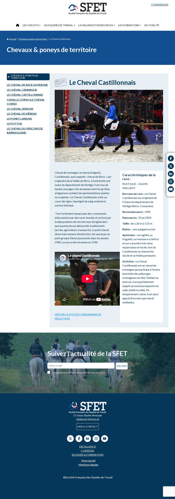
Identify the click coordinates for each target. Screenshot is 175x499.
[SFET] (87, 9)
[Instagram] (171, 182)
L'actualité (151, 25)
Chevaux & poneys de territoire (33, 39)
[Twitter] (171, 166)
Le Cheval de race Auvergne (27, 84)
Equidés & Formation (87, 454)
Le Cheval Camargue (22, 89)
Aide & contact (87, 426)
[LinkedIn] (87, 438)
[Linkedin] (171, 174)
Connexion (159, 4)
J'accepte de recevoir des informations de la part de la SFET (78, 372)
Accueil (12, 39)
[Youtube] (171, 189)
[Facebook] (171, 158)
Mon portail (88, 460)
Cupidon (87, 450)
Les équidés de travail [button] (58, 25)
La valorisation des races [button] (95, 25)
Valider (122, 365)
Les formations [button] (128, 25)
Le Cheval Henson (20, 108)
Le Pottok (14, 123)
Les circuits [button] (31, 25)
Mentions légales (88, 464)
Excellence (87, 446)
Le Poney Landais (19, 118)
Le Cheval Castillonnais (25, 94)
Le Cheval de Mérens (22, 113)
